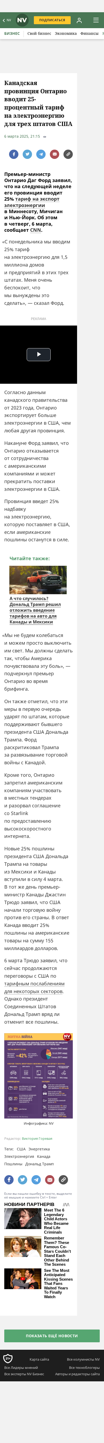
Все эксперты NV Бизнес (24, 1374)
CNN (35, 230)
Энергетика (39, 1148)
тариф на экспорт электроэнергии (31, 202)
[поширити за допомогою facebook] (13, 154)
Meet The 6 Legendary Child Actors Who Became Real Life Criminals (56, 1221)
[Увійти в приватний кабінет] (79, 20)
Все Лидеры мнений (21, 1367)
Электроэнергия (19, 1156)
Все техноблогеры (84, 1367)
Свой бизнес (39, 33)
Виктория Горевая (37, 1138)
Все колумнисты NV (83, 1359)
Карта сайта (39, 1359)
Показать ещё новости (52, 1335)
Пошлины (13, 1163)
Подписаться (52, 20)
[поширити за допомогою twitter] (27, 154)
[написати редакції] (54, 154)
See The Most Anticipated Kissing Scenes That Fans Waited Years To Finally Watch (58, 1283)
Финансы (90, 33)
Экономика (66, 33)
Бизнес (12, 33)
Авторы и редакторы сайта (77, 1374)
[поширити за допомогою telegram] (41, 154)
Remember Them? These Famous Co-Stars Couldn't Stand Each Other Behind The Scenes (57, 1251)
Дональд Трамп (39, 1163)
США (21, 1148)
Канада (43, 1156)
